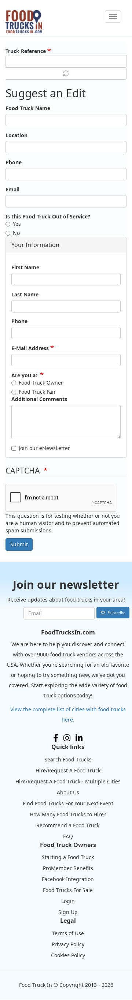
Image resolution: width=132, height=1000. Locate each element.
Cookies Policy (68, 955)
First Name (25, 267)
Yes (17, 223)
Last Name (24, 294)
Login (68, 901)
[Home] (24, 21)
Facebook (55, 738)
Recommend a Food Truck (67, 825)
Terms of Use (68, 933)
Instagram (66, 738)
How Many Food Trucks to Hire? (68, 814)
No (16, 232)
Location (16, 135)
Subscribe (116, 612)
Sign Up (68, 912)
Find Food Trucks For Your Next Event (68, 803)
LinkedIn (79, 738)
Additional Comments (39, 399)
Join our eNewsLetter (44, 448)
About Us (68, 792)
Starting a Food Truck (68, 857)
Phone (14, 162)
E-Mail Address (30, 348)
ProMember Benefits (68, 868)
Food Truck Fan (37, 391)
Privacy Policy (68, 944)
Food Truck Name (28, 108)
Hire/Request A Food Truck (68, 770)
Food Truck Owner (41, 382)
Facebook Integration (68, 879)
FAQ (68, 836)
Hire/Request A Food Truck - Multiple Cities (68, 781)
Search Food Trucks (68, 759)
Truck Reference (26, 51)
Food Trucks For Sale (68, 890)
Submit (19, 544)
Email (12, 189)
